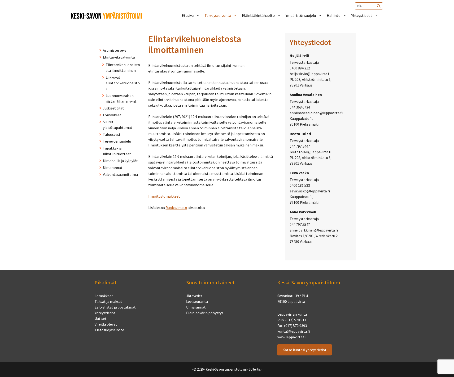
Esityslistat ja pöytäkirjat (115, 307)
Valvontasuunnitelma (120, 174)
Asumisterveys (114, 50)
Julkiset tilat (113, 108)
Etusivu (188, 15)
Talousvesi (111, 134)
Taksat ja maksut (108, 301)
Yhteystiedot (361, 15)
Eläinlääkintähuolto (258, 15)
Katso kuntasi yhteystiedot (305, 349)
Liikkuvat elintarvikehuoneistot (123, 83)
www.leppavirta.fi (291, 337)
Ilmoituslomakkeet (164, 196)
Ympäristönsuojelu (301, 15)
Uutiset (101, 318)
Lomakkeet (112, 115)
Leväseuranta (197, 301)
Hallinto (333, 15)
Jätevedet (194, 295)
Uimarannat (112, 167)
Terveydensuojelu (117, 141)
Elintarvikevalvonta (119, 57)
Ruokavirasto (176, 207)
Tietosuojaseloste (109, 329)
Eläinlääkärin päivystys (204, 312)
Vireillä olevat (106, 324)
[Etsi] (379, 6)
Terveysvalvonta (218, 15)
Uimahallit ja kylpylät (120, 160)
